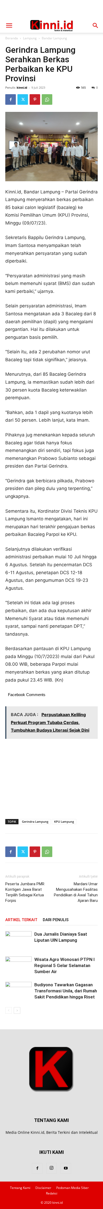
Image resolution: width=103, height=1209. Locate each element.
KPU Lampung (64, 822)
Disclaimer (43, 1188)
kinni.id (22, 87)
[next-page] (17, 1010)
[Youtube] (65, 1168)
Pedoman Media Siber (72, 1188)
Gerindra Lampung (35, 822)
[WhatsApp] (47, 99)
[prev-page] (8, 1010)
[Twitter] (22, 99)
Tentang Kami (20, 1188)
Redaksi (51, 1193)
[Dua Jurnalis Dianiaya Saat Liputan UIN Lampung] (18, 940)
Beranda (11, 38)
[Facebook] (10, 99)
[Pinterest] (35, 99)
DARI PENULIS (56, 919)
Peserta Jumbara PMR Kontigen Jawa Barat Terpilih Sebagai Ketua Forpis (24, 892)
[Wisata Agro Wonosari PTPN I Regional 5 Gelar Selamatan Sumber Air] (18, 965)
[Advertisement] (51, 9)
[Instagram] (51, 1168)
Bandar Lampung (54, 38)
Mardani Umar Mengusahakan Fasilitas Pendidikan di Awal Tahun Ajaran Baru (76, 892)
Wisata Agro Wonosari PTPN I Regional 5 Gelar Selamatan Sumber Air (64, 965)
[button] (9, 25)
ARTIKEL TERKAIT (21, 919)
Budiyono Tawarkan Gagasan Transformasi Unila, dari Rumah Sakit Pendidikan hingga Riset (65, 990)
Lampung (30, 38)
